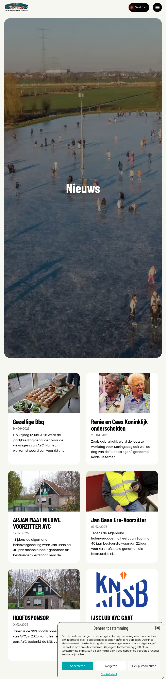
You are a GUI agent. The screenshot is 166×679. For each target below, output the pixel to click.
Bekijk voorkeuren (144, 666)
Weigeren (110, 666)
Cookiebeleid (109, 674)
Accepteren (77, 666)
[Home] (16, 11)
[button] (158, 628)
